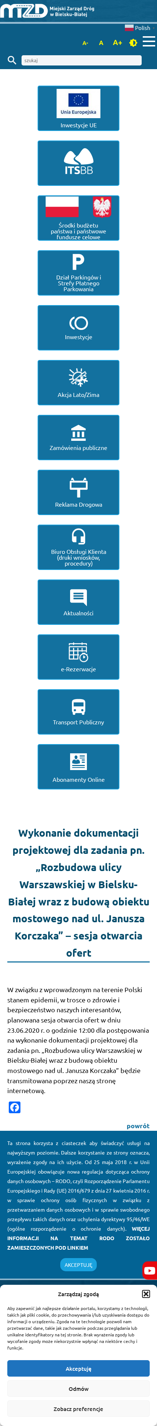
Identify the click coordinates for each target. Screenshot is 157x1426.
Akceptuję (79, 1368)
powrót (138, 1125)
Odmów (79, 1388)
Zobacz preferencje (78, 1408)
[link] (78, 11)
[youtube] (149, 1270)
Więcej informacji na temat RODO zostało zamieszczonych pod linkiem (78, 1238)
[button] (146, 1294)
